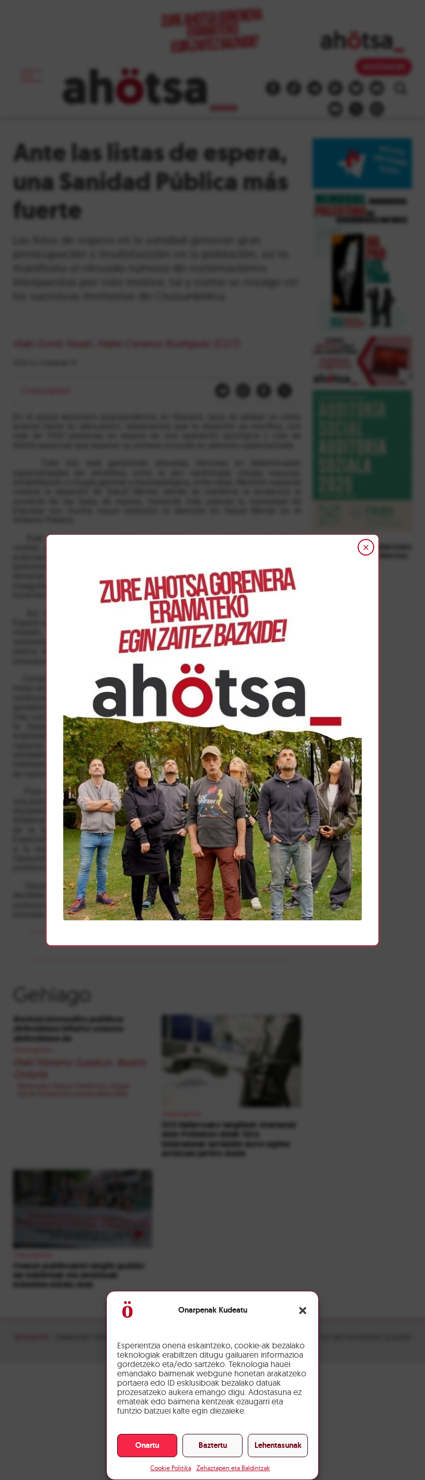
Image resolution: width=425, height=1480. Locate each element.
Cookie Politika (170, 1468)
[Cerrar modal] (366, 547)
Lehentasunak (278, 1445)
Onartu (147, 1445)
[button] (303, 1310)
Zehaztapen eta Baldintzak (233, 1468)
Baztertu (213, 1445)
